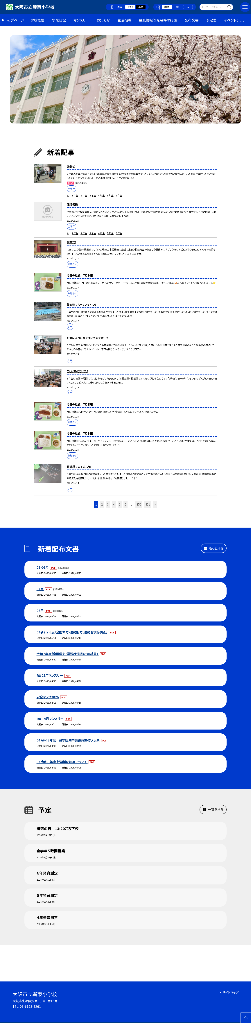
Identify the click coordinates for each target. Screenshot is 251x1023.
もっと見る (216, 548)
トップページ (14, 19)
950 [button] (139, 504)
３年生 (92, 195)
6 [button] (125, 504)
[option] (125, 79)
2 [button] (102, 504)
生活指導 (124, 19)
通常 (119, 7)
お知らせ (103, 19)
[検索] (230, 7)
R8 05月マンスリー (50, 675)
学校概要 (37, 19)
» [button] (155, 504)
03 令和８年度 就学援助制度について (62, 761)
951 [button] (148, 504)
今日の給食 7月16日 (80, 275)
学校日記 (59, 19)
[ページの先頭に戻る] (246, 1018)
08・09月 (43, 567)
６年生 (119, 195)
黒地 (140, 7)
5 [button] (119, 504)
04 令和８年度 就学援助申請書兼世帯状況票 (68, 740)
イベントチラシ (235, 19)
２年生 (83, 195)
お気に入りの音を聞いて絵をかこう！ (88, 338)
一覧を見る (215, 809)
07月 (40, 589)
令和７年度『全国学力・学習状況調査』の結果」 (68, 653)
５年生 (110, 195)
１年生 (75, 195)
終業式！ (71, 242)
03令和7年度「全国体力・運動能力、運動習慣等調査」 (72, 632)
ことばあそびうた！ (77, 371)
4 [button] (113, 504)
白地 (130, 7)
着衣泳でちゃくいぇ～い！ (81, 304)
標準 (166, 7)
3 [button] (108, 504)
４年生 (101, 195)
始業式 (71, 166)
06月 (40, 610)
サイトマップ (230, 992)
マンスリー (81, 19)
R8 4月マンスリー (50, 718)
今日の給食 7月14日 (80, 433)
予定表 (211, 19)
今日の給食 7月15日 (80, 404)
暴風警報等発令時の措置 (158, 19)
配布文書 (192, 19)
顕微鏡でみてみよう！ (79, 467)
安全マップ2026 (48, 697)
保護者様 (72, 204)
